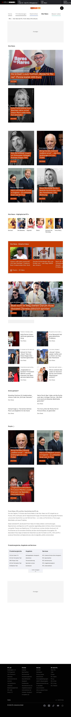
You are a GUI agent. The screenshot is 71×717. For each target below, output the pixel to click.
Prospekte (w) (25, 694)
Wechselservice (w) (27, 685)
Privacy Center (40, 674)
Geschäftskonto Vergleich (26, 680)
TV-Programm (11, 672)
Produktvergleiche (27, 676)
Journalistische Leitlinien (11, 684)
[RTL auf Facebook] (44, 706)
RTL (10, 18)
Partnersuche (25, 674)
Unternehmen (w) (26, 690)
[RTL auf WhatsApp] (62, 706)
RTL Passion (54, 685)
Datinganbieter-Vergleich (32, 555)
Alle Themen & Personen (11, 675)
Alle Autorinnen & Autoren (12, 680)
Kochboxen (29, 565)
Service (38, 667)
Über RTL (53, 670)
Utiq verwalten (40, 687)
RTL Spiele (53, 676)
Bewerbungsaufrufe (12, 687)
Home (9, 700)
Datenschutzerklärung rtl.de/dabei (42, 684)
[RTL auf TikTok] (53, 706)
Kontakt (38, 670)
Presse (52, 674)
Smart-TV (10, 692)
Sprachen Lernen (30, 563)
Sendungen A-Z (11, 670)
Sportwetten (25, 672)
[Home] (35, 8)
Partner (24, 667)
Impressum (39, 672)
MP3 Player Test (14, 560)
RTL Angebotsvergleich (48, 563)
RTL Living (53, 683)
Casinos (24, 670)
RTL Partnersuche (47, 560)
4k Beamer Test (14, 565)
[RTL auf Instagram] (49, 706)
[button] (21, 256)
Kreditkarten (25, 683)
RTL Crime (53, 681)
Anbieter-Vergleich (27, 692)
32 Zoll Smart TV (14, 555)
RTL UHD (9, 690)
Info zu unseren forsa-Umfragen (42, 691)
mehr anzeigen (35, 570)
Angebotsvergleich (27, 687)
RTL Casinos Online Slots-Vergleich (51, 555)
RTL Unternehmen (47, 565)
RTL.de (9, 667)
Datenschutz (39, 676)
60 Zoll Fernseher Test (16, 558)
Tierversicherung (30, 560)
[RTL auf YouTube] (58, 706)
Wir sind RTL (54, 667)
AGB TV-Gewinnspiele (42, 681)
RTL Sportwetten (46, 558)
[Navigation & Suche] (62, 8)
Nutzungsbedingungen (42, 679)
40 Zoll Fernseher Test (15, 563)
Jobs (52, 672)
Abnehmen (28, 558)
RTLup (52, 679)
